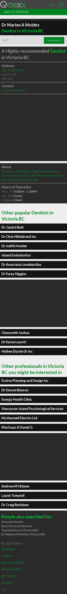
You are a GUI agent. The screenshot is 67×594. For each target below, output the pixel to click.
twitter (6, 556)
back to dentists (16, 11)
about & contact (12, 562)
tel (13, 90)
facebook (8, 549)
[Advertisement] (33, 127)
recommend (54, 40)
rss (3, 589)
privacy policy (11, 569)
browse (6, 582)
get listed (8, 576)
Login (51, 4)
